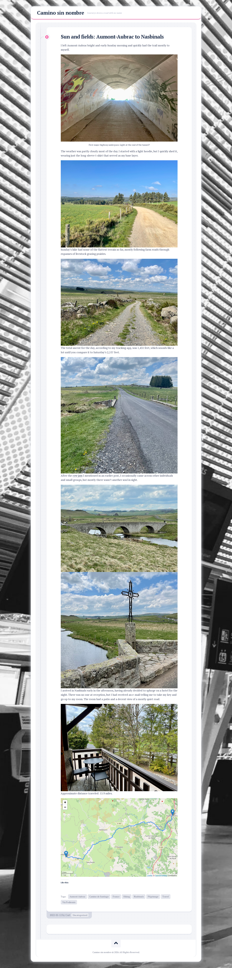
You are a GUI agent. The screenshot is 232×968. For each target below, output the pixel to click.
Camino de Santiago (99, 896)
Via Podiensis (68, 902)
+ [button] (65, 802)
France (116, 896)
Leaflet (149, 875)
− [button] (65, 807)
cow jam (77, 475)
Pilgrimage (153, 896)
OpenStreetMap (161, 875)
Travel (165, 896)
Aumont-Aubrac (77, 896)
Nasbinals (139, 896)
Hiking (126, 896)
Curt (67, 915)
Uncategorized (80, 915)
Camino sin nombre (60, 12)
